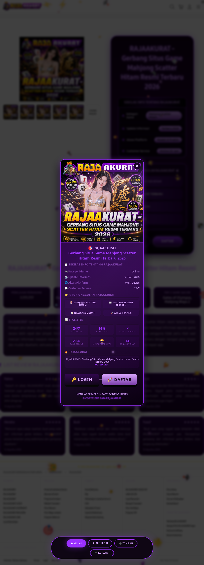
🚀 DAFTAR (119, 379)
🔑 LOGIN (81, 379)
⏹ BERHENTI (100, 543)
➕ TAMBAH (126, 543)
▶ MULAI (76, 543)
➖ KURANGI (102, 552)
